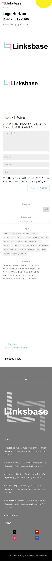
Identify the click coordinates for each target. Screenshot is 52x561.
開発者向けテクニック (19, 254)
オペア (20, 237)
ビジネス (6, 245)
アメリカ (34, 233)
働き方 (6, 249)
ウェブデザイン (42, 489)
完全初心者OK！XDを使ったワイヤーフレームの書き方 (21, 278)
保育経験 (45, 245)
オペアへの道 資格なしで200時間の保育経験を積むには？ (21, 269)
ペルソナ (26, 245)
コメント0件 (24, 25)
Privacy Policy (41, 555)
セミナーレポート (30, 241)
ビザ (39, 241)
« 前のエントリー (11, 515)
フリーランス (16, 245)
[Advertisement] (26, 309)
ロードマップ (35, 245)
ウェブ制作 (9, 454)
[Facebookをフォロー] (37, 538)
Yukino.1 (11, 25)
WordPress (17, 233)
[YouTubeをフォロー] (37, 532)
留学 (38, 249)
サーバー (19, 241)
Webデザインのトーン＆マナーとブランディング (19, 275)
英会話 (44, 249)
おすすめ (26, 233)
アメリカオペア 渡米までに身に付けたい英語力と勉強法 (21, 272)
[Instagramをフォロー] (14, 538)
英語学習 (6, 254)
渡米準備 (31, 249)
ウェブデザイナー (9, 237)
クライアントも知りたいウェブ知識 (36, 237)
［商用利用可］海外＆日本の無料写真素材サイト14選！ (21, 265)
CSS (5, 233)
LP (10, 233)
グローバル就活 (9, 241)
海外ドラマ (14, 249)
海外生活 (23, 249)
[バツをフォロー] (14, 532)
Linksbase (15, 555)
